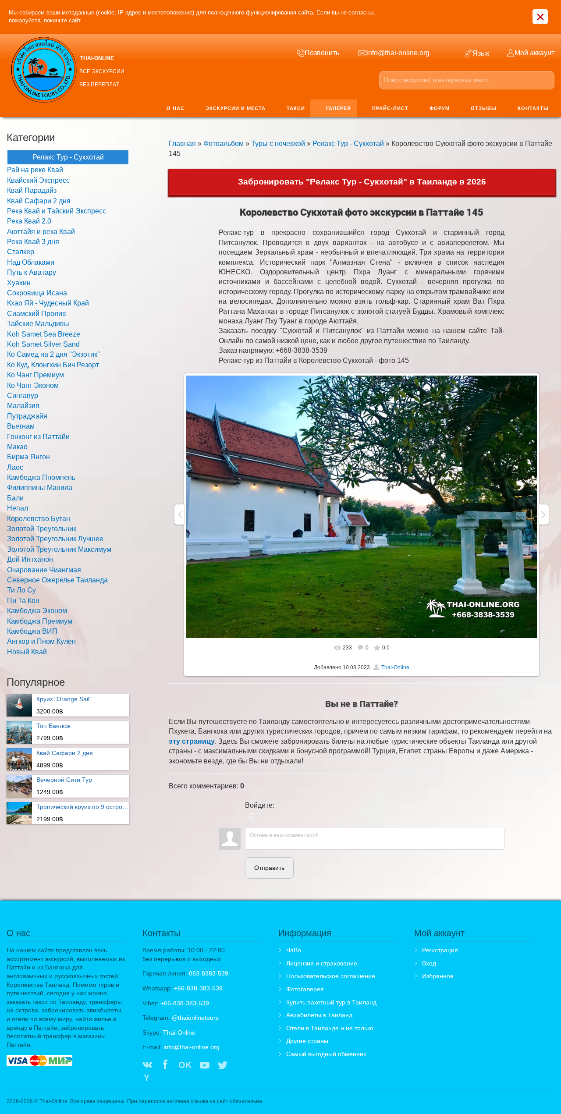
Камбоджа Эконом (37, 610)
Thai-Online (395, 667)
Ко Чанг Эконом (33, 385)
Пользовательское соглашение (330, 975)
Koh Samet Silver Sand (43, 344)
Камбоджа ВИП (32, 631)
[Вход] (251, 816)
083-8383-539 (208, 973)
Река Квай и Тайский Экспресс (56, 211)
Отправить (269, 867)
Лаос (15, 467)
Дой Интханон (30, 559)
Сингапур (22, 395)
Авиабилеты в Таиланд (319, 1014)
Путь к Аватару (31, 272)
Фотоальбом (223, 143)
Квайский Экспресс (38, 180)
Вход (429, 963)
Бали (15, 498)
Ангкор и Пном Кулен (41, 641)
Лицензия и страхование (321, 963)
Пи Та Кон (23, 600)
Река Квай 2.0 (29, 221)
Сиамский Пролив (36, 313)
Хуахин (19, 283)
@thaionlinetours (195, 1017)
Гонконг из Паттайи (38, 436)
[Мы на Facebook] (165, 1065)
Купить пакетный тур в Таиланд (331, 1002)
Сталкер (20, 251)
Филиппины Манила (39, 487)
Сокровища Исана (37, 293)
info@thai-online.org (191, 1046)
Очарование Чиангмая (44, 570)
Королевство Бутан (38, 518)
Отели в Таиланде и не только (329, 1028)
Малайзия (23, 405)
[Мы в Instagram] (241, 1065)
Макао (17, 447)
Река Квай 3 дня (33, 241)
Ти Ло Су (21, 590)
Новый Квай (27, 652)
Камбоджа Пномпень (41, 477)
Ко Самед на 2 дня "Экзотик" (53, 354)
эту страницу (192, 741)
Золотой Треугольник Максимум (59, 549)
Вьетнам (21, 426)
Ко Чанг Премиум (35, 375)
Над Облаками (30, 262)
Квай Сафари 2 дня (39, 201)
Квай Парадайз (32, 190)
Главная (182, 143)
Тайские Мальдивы (38, 323)
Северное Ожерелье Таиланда (57, 580)
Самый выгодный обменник (326, 1053)
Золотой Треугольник (41, 528)
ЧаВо (293, 950)
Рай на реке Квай (35, 170)
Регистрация (440, 950)
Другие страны (307, 1040)
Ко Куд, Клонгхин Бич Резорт (53, 365)
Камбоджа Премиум (39, 621)
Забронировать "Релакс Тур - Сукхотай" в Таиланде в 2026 (362, 181)
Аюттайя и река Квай (41, 231)
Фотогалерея (305, 989)
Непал (17, 508)
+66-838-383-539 (198, 988)
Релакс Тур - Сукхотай (348, 143)
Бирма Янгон (28, 457)
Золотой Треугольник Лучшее (55, 539)
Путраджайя (27, 416)
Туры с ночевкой (278, 143)
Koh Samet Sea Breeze (43, 334)
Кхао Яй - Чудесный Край (48, 303)
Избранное (438, 975)
